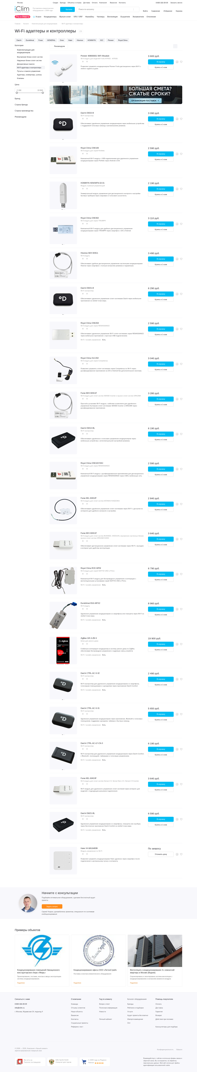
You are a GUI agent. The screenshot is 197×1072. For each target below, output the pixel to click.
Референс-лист (77, 1027)
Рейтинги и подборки (135, 1008)
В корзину (161, 62)
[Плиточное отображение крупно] (165, 46)
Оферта (179, 1049)
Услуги (130, 1012)
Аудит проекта (137, 1015)
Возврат (158, 1015)
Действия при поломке (164, 1019)
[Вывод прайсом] (180, 46)
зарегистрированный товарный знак (28, 1050)
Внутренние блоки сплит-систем (30, 57)
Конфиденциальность (165, 1049)
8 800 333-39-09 (162, 3)
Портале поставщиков (32, 1062)
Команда (74, 1004)
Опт (128, 1023)
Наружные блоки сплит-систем (29, 60)
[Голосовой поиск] (131, 9)
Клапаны (20, 78)
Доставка (159, 1008)
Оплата (158, 1004)
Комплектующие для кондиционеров (25, 51)
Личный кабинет (105, 1019)
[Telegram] (20, 1034)
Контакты (74, 1019)
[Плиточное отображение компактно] (170, 46)
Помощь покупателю (164, 999)
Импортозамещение (135, 1019)
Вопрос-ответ (104, 1004)
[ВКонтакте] (16, 1034)
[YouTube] (25, 1034)
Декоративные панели (25, 64)
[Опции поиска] (125, 9)
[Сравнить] (177, 62)
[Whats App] (29, 1034)
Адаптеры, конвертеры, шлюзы (29, 75)
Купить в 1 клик (161, 67)
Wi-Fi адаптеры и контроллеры (29, 68)
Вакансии (74, 1015)
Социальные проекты (79, 1023)
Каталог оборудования (137, 999)
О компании (76, 999)
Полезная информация (108, 1008)
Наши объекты (77, 1012)
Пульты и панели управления (28, 71)
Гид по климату (105, 999)
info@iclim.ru (19, 1008)
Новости (102, 1012)
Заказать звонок (176, 3)
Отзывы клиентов (78, 1008)
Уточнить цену (161, 854)
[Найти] (136, 9)
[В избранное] (181, 62)
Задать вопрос (52, 906)
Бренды (130, 1004)
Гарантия (159, 1012)
